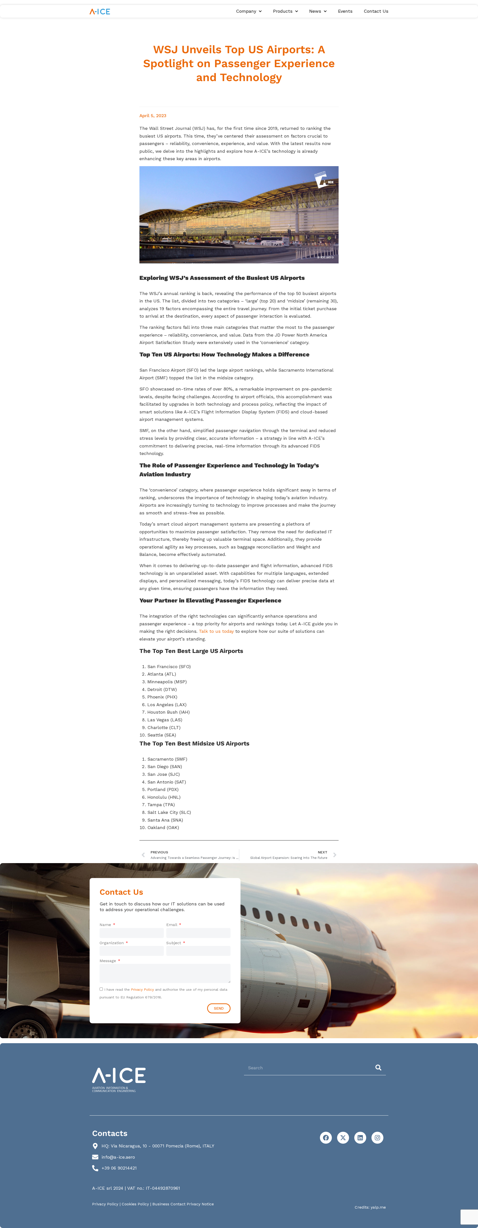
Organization (112, 942)
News (315, 11)
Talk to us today (216, 631)
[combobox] (307, 1068)
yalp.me (378, 1207)
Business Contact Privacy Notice (183, 1204)
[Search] (379, 1068)
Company (246, 11)
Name (106, 924)
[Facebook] (326, 1138)
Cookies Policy (135, 1204)
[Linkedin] (360, 1138)
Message (108, 960)
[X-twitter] (343, 1138)
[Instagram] (377, 1138)
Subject (174, 942)
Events (345, 11)
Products (283, 11)
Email (172, 924)
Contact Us (376, 11)
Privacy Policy (142, 989)
